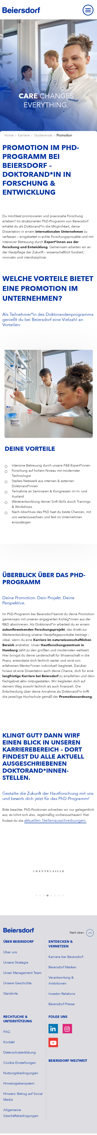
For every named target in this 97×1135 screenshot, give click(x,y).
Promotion (64, 135)
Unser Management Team (22, 973)
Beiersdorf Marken (62, 967)
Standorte (10, 993)
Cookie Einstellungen (19, 1063)
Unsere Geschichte (17, 983)
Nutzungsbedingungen (20, 1073)
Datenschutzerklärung (19, 1052)
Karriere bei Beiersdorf (65, 957)
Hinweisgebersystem (18, 1083)
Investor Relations (61, 994)
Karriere (24, 135)
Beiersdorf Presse (61, 1004)
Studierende (43, 135)
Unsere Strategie (15, 962)
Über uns (10, 952)
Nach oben (77, 932)
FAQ (6, 1032)
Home (9, 135)
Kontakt (9, 1042)
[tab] (36, 895)
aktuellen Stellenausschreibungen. (55, 821)
